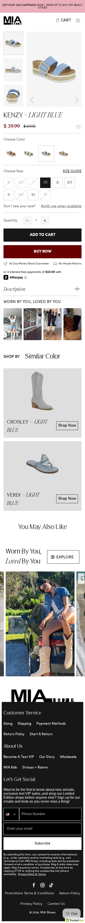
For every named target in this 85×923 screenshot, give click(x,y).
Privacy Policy (31, 904)
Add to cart (42, 235)
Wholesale (68, 757)
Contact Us (56, 904)
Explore (65, 557)
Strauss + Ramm (35, 767)
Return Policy (13, 734)
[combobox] (11, 814)
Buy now (42, 252)
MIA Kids (10, 767)
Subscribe (42, 843)
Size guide (72, 171)
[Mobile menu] (78, 20)
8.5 (69, 183)
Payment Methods (51, 724)
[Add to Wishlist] (78, 127)
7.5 (45, 183)
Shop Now (67, 426)
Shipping (24, 724)
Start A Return (41, 734)
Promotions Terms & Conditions (29, 893)
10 (33, 195)
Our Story (47, 757)
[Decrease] (27, 220)
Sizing (7, 724)
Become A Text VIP (18, 757)
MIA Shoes (48, 912)
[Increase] (45, 220)
